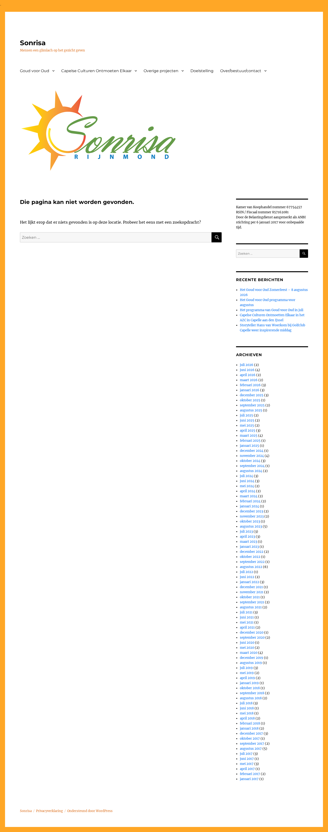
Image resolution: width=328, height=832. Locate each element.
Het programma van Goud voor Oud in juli (271, 310)
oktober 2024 (250, 461)
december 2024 (251, 451)
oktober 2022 (250, 557)
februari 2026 (250, 385)
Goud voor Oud (34, 71)
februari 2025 (250, 441)
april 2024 (247, 491)
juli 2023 (246, 531)
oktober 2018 (250, 688)
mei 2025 (247, 425)
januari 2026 (249, 390)
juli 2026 (246, 365)
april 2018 (247, 718)
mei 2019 (247, 673)
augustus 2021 (251, 607)
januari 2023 (249, 547)
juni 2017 (247, 759)
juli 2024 (246, 476)
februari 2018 (250, 723)
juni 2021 (247, 617)
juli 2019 (246, 668)
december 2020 (251, 632)
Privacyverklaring (49, 811)
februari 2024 (250, 501)
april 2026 (247, 375)
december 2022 (251, 552)
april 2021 (247, 627)
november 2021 (251, 592)
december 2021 (251, 587)
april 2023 (247, 537)
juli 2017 (246, 754)
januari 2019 (249, 683)
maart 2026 (249, 380)
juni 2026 (247, 370)
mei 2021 (247, 622)
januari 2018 (249, 728)
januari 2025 (249, 446)
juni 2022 (247, 577)
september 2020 (252, 638)
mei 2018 (247, 713)
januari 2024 (249, 506)
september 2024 (252, 466)
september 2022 (252, 562)
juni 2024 (247, 481)
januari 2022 (249, 582)
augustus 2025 (251, 410)
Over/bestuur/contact (240, 71)
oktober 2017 (250, 739)
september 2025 (252, 405)
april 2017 (247, 769)
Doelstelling (201, 71)
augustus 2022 (251, 567)
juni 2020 (247, 643)
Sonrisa (33, 43)
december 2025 (251, 395)
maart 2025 (248, 436)
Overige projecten (161, 71)
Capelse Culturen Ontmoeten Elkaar (96, 71)
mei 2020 (247, 648)
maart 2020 (248, 653)
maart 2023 (248, 542)
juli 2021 (246, 612)
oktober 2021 (250, 597)
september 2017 (252, 744)
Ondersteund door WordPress (90, 811)
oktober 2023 (250, 521)
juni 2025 (247, 420)
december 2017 (251, 733)
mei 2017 (247, 764)
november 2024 (252, 456)
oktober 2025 (250, 400)
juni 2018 (247, 708)
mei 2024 (247, 486)
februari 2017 (250, 774)
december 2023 (251, 511)
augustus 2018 (251, 698)
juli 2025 (246, 415)
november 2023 (252, 516)
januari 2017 (249, 779)
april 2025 (247, 431)
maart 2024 (248, 496)
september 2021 (252, 602)
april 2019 (247, 678)
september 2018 (252, 693)
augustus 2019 (251, 663)
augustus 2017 (251, 749)
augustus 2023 (251, 526)
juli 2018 (246, 703)
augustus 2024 (251, 471)
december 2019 (251, 658)
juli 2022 (246, 572)
